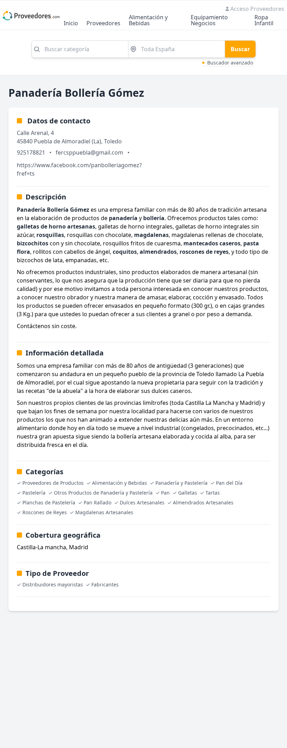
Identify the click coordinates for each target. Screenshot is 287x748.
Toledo (113, 141)
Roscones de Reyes (44, 512)
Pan (165, 492)
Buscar (240, 49)
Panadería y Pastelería (181, 483)
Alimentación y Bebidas (148, 20)
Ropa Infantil (263, 20)
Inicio (71, 23)
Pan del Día (229, 483)
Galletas (187, 492)
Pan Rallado (97, 502)
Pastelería (34, 492)
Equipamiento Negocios (209, 20)
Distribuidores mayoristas (52, 584)
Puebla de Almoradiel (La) (67, 141)
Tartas (212, 492)
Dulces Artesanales (142, 502)
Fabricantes (105, 584)
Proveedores (103, 23)
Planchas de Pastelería (48, 502)
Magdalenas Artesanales (104, 512)
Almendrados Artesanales (203, 502)
